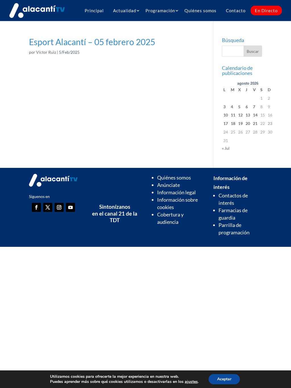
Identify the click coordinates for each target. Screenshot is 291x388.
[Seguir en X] (47, 207)
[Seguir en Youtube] (70, 207)
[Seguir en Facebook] (36, 207)
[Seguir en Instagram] (59, 207)
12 (240, 114)
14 (255, 114)
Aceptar (224, 379)
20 (248, 123)
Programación (160, 10)
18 (233, 123)
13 (248, 114)
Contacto (236, 10)
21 (255, 123)
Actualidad (124, 10)
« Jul (226, 148)
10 (225, 114)
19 (240, 123)
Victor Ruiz (46, 52)
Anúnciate (168, 185)
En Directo (266, 10)
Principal (94, 10)
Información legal (176, 192)
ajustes (191, 381)
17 (225, 123)
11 (233, 114)
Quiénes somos (200, 10)
